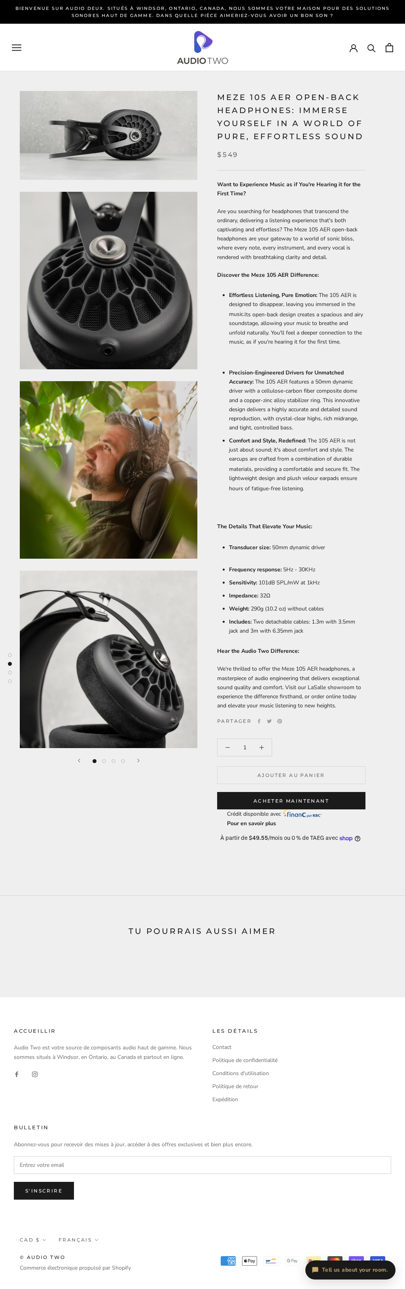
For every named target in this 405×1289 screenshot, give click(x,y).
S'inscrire (43, 1191)
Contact (221, 1047)
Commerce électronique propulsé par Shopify (75, 1268)
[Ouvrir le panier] (389, 47)
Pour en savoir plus (251, 823)
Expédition (225, 1099)
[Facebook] (259, 721)
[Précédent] (79, 760)
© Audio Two (42, 1257)
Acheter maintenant (291, 801)
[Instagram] (35, 1074)
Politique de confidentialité (245, 1060)
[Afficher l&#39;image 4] (123, 761)
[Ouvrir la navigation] (16, 47)
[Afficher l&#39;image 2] (104, 761)
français (75, 1240)
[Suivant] (138, 760)
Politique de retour (235, 1086)
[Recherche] (371, 47)
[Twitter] (269, 721)
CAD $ (30, 1240)
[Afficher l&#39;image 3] (113, 761)
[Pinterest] (279, 721)
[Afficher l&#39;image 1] (95, 761)
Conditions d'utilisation (240, 1073)
